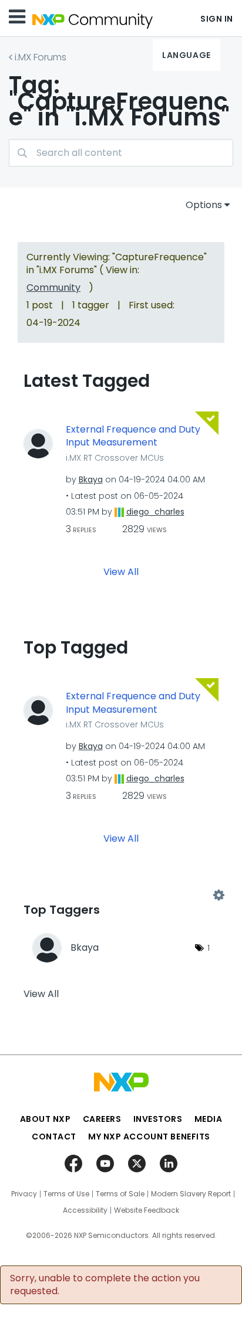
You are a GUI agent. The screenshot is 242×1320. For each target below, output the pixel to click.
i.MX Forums (40, 57)
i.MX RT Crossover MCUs (115, 458)
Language (186, 55)
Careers (102, 1119)
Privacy (24, 1193)
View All (121, 572)
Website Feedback (146, 1210)
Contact (54, 1136)
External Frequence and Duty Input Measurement (133, 436)
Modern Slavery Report (191, 1193)
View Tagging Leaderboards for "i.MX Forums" (121, 896)
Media (208, 1119)
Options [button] (204, 205)
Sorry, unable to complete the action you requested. (105, 1285)
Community (53, 287)
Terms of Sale (120, 1193)
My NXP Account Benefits (149, 1136)
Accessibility (85, 1210)
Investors (158, 1119)
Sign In (216, 19)
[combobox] (121, 152)
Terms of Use (66, 1193)
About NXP (45, 1119)
